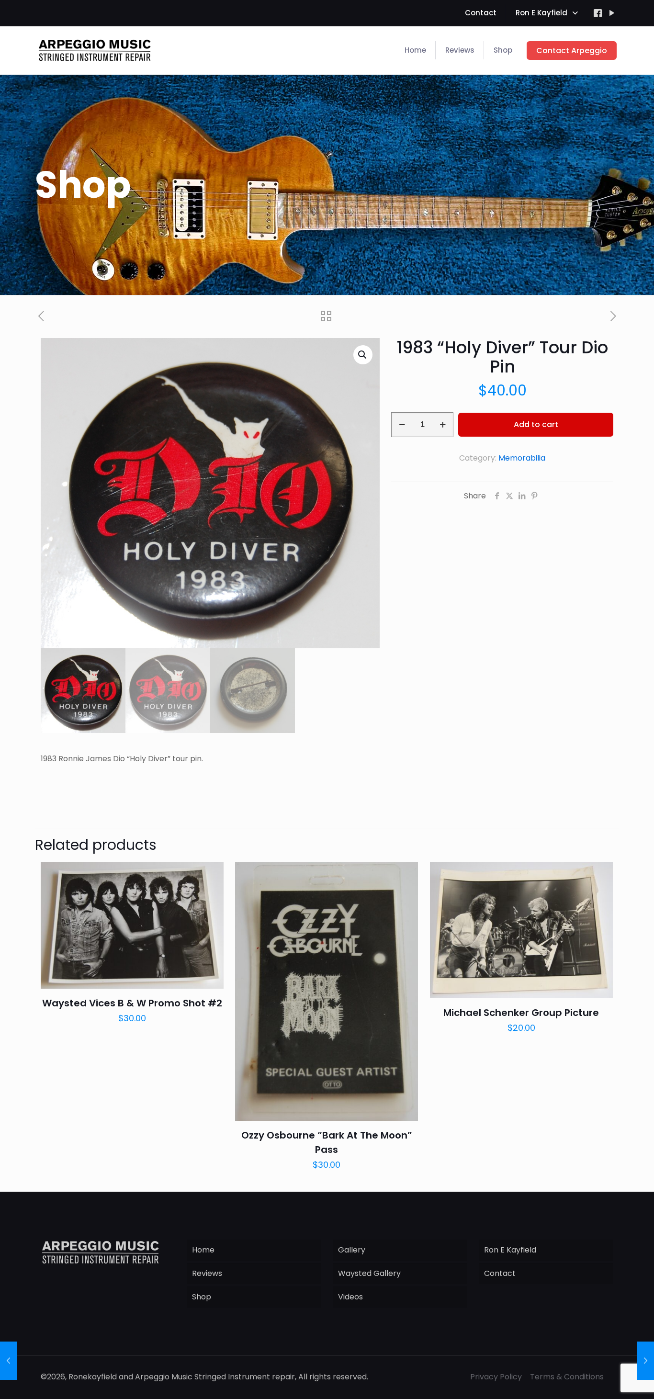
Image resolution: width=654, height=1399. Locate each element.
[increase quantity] (442, 425)
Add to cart (536, 424)
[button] (362, 354)
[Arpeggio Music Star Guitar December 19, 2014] (645, 1361)
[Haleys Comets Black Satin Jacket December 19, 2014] (8, 1361)
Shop (201, 1296)
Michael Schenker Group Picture (521, 1012)
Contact (500, 1273)
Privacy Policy (496, 1376)
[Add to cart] (210, 875)
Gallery (351, 1249)
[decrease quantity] (402, 425)
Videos (350, 1296)
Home (203, 1249)
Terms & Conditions (567, 1376)
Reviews (207, 1273)
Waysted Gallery (369, 1273)
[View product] (210, 895)
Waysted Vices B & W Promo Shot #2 (132, 1003)
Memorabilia (521, 457)
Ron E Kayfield (510, 1249)
